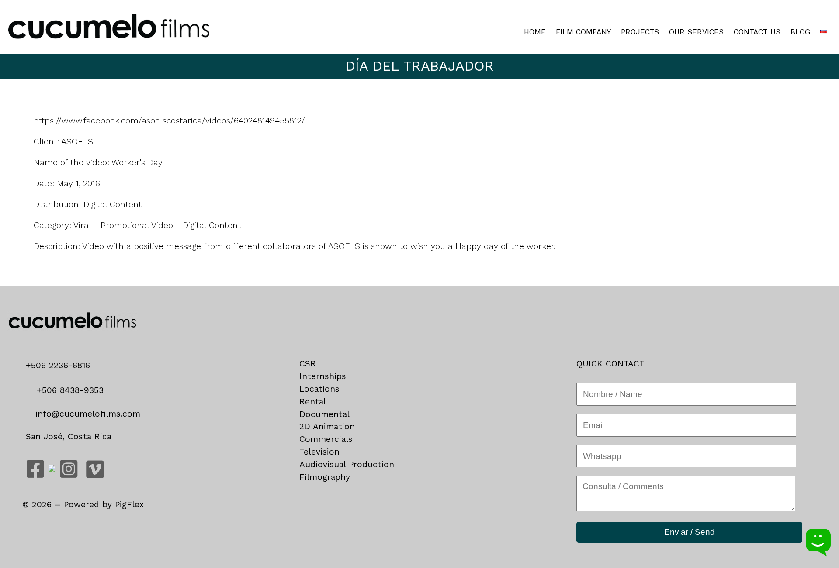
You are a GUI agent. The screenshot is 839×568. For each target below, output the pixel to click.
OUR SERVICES (696, 32)
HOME (535, 32)
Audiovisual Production (346, 464)
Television (319, 452)
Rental (312, 402)
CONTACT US (757, 32)
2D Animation (327, 426)
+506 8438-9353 (69, 390)
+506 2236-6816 (61, 365)
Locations (319, 389)
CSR (307, 364)
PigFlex (129, 505)
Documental (324, 414)
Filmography (324, 477)
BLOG (800, 32)
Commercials (326, 439)
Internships (322, 376)
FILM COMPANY (583, 32)
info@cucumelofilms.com (86, 414)
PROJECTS (640, 32)
